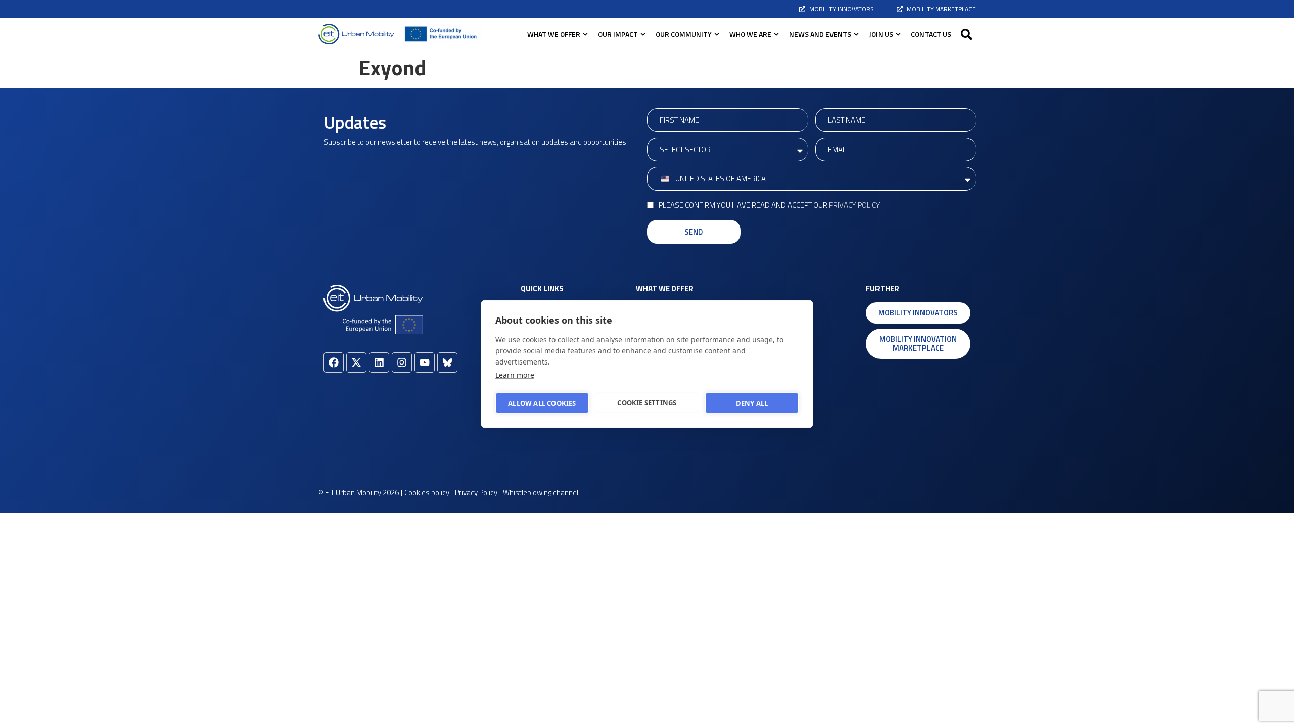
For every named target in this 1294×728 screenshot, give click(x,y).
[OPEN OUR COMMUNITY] (716, 34)
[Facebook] (334, 362)
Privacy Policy (854, 205)
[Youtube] (424, 362)
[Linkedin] (379, 362)
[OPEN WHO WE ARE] (776, 34)
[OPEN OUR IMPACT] (642, 34)
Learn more (514, 375)
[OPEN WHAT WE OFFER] (585, 34)
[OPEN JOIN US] (898, 34)
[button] (966, 34)
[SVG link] (356, 34)
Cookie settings (646, 402)
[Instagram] (402, 362)
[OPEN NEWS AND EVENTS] (856, 34)
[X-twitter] (356, 362)
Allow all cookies (542, 402)
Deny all (752, 402)
